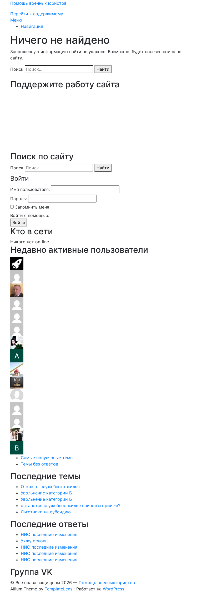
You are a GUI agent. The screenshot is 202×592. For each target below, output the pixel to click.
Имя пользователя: (30, 189)
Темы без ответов (39, 464)
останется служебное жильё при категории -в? (70, 505)
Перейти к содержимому (36, 13)
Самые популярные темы (47, 457)
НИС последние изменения (49, 534)
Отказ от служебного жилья (50, 486)
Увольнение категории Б (46, 492)
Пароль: (18, 198)
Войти (18, 222)
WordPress (113, 588)
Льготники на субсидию (46, 511)
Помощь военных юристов (38, 3)
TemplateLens (58, 588)
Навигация (32, 26)
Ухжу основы (34, 540)
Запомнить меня (32, 207)
